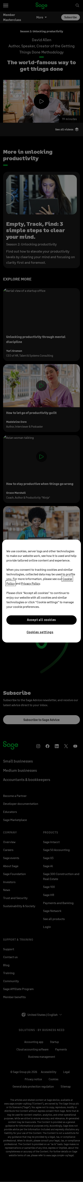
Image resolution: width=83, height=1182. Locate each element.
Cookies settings (40, 632)
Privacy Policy (30, 583)
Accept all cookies (41, 620)
